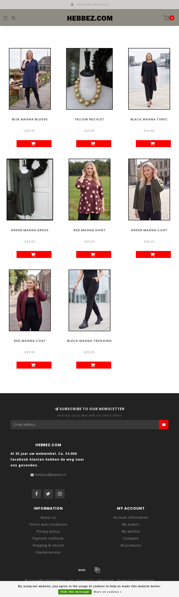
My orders (130, 524)
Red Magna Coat (30, 341)
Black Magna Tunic (149, 119)
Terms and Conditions (48, 524)
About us (48, 517)
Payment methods (48, 538)
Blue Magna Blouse (30, 119)
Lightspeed (105, 580)
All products (130, 545)
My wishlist (131, 531)
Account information (130, 517)
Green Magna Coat (149, 230)
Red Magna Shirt (89, 230)
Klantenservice (48, 552)
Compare (131, 538)
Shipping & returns (48, 545)
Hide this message (75, 592)
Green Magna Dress (30, 230)
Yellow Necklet (89, 119)
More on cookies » (108, 592)
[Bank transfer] (82, 569)
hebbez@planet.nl (50, 474)
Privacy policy (48, 531)
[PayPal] (97, 569)
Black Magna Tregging (89, 341)
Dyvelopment (143, 580)
